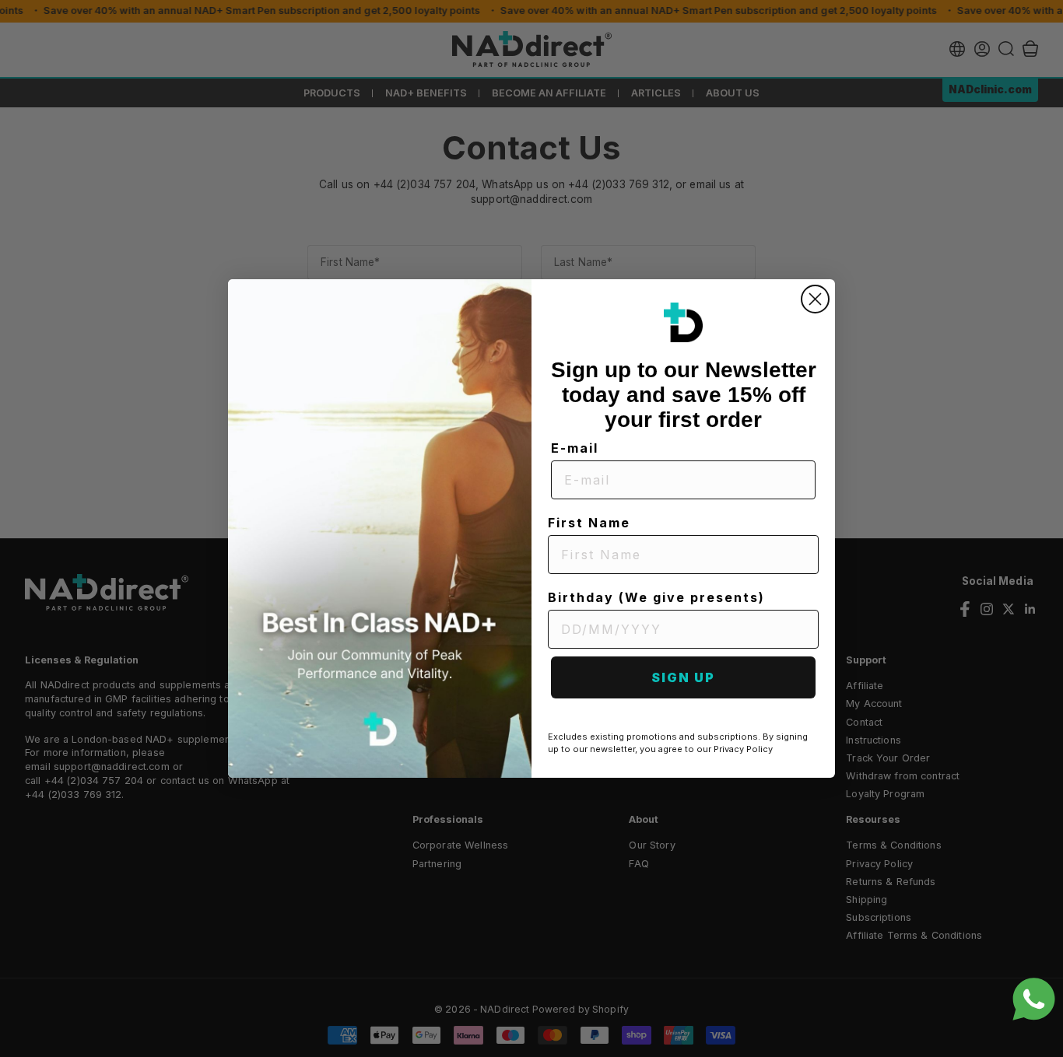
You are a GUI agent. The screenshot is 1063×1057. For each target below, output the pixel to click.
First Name (589, 522)
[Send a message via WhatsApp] (1033, 999)
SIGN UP (683, 677)
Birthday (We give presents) (656, 597)
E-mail (574, 448)
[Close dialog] (815, 299)
